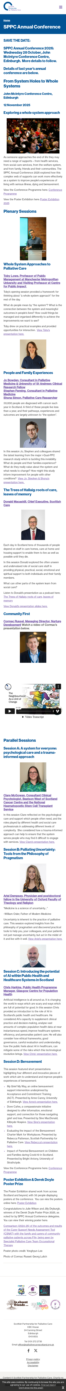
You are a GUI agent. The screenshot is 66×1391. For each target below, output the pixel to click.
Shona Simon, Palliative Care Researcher (30, 397)
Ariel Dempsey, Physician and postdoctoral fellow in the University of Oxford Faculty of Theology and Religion (32, 899)
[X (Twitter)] (35, 1350)
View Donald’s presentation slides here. (26, 606)
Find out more (48, 1385)
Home (7, 20)
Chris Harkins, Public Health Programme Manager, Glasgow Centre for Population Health (31, 991)
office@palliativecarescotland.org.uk (36, 1344)
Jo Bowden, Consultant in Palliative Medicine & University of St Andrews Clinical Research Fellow (33, 383)
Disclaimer (33, 1365)
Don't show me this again (31, 1387)
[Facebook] (28, 1350)
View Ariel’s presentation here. (45, 938)
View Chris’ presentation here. (40, 1054)
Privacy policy (33, 1359)
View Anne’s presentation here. (40, 1101)
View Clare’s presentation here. (37, 842)
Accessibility (33, 1362)
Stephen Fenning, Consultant (23, 390)
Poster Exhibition (26, 1203)
